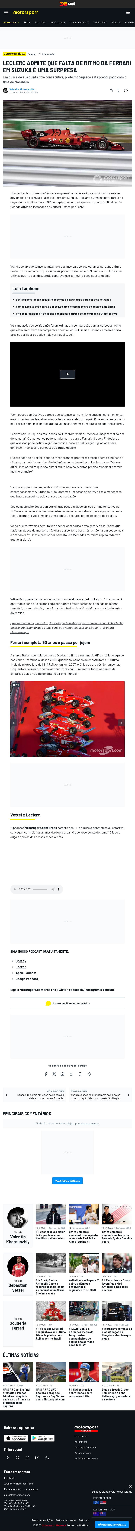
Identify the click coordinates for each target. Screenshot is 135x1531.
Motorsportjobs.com (86, 1447)
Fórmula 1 (35, 198)
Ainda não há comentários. (67, 1123)
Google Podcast (27, 979)
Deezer (21, 967)
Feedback (9, 1477)
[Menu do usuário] (127, 12)
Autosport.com (83, 1452)
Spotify (21, 961)
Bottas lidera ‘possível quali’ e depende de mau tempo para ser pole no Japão (63, 299)
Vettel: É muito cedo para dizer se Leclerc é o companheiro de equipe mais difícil (65, 306)
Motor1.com (81, 1441)
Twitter (62, 990)
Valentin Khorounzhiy (21, 89)
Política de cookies (66, 1520)
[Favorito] (118, 90)
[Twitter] (54, 1074)
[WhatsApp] (62, 1074)
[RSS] (47, 1457)
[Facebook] (45, 1074)
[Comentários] (127, 90)
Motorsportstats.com (86, 1458)
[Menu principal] (6, 12)
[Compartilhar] (111, 90)
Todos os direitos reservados (84, 1525)
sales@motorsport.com (17, 1494)
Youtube (109, 990)
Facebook (76, 990)
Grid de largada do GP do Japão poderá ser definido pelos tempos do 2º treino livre (66, 313)
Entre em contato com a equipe (21, 1489)
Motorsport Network (54, 1525)
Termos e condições (42, 1520)
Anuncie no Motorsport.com (19, 1483)
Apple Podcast (26, 973)
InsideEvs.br (81, 1435)
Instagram (92, 990)
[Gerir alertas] (89, 1074)
